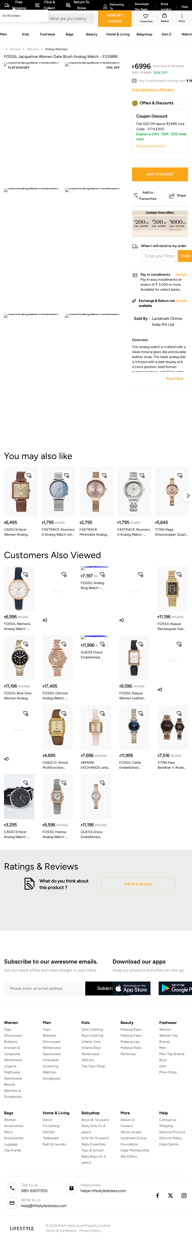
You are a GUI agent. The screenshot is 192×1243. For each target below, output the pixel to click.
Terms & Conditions (61, 1231)
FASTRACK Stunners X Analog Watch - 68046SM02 (133, 532)
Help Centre (168, 1144)
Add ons (88, 1060)
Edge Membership (134, 1150)
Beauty (9, 1084)
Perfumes (128, 1054)
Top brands (12, 1150)
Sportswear (13, 1078)
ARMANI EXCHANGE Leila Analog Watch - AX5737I (94, 765)
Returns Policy (170, 1138)
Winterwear (13, 1060)
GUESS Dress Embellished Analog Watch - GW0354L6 (92, 655)
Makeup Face (131, 1035)
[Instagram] (184, 1196)
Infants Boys (91, 1048)
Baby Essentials (94, 1144)
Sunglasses (52, 1078)
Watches (33, 49)
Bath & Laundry (54, 1144)
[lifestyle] (22, 1228)
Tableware (51, 1138)
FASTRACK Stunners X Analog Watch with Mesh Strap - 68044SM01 (58, 532)
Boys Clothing (92, 1035)
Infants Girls (91, 1042)
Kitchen (49, 1132)
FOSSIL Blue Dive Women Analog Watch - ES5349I (18, 696)
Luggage (11, 1144)
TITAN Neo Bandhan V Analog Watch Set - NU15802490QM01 (172, 765)
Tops (8, 1029)
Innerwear (51, 1060)
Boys (163, 1060)
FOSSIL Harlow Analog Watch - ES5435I (54, 835)
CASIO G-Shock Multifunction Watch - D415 (55, 765)
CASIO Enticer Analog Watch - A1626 (16, 835)
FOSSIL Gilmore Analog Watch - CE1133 (55, 696)
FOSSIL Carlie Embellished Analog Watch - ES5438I (131, 765)
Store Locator (131, 1132)
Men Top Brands (171, 1054)
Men (162, 1048)
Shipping (166, 1126)
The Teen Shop (93, 1066)
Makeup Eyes (130, 1029)
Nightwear (12, 1072)
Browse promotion (150, 146)
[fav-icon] (146, 17)
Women (15, 49)
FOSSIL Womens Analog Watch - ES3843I (17, 626)
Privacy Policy (89, 1231)
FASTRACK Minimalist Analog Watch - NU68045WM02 (93, 532)
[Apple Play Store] (131, 988)
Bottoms (11, 1042)
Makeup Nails (131, 1048)
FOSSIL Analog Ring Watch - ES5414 (92, 586)
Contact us (167, 1120)
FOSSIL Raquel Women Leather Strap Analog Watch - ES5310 (131, 696)
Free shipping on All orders (153, 90)
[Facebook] (157, 1196)
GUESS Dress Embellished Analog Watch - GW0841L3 (92, 835)
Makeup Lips (130, 1042)
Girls (162, 1066)
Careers (126, 1126)
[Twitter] (171, 1196)
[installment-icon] (135, 80)
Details (175, 230)
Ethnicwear (13, 1035)
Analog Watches (56, 49)
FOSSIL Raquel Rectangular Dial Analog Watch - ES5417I (170, 626)
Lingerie (10, 1066)
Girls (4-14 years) (95, 1138)
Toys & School (93, 1150)
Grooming (50, 1066)
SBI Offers (128, 1156)
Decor (47, 1120)
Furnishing (51, 1126)
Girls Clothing (92, 1029)
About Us (127, 1120)
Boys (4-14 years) (95, 1120)
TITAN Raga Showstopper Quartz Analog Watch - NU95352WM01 (171, 532)
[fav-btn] (29, 475)
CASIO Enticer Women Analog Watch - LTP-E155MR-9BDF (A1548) (16, 532)
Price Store (168, 1072)
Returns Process (172, 1132)
